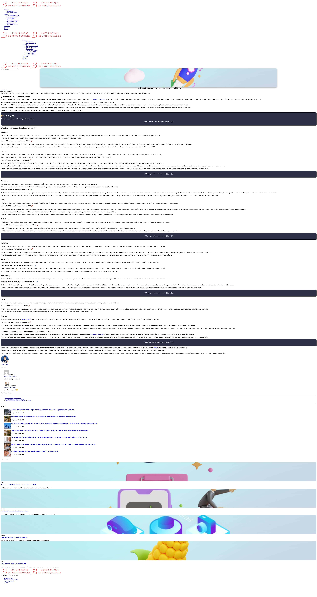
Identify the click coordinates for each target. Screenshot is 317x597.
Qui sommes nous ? (9, 581)
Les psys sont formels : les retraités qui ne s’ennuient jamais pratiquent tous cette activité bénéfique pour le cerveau (49, 430)
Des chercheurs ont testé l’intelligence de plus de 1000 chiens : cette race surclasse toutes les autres (43, 416)
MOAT (156, 347)
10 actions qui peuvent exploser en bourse (14, 399)
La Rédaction (4, 364)
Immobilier (7, 26)
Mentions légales (8, 578)
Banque (6, 9)
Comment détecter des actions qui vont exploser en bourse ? (18, 400)
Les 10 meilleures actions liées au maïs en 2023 (13, 563)
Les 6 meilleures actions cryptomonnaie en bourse (14, 511)
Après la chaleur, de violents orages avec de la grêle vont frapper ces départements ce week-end (42, 410)
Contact (6, 582)
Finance (6, 14)
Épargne (6, 27)
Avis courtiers (10, 18)
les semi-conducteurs (96, 334)
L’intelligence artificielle (98, 99)
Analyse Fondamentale (13, 15)
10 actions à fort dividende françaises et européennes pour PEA (18, 484)
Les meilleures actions (13, 20)
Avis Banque (10, 11)
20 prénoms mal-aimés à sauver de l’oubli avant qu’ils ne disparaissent (34, 451)
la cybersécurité (26, 319)
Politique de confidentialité (11, 579)
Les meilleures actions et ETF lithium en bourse (14, 537)
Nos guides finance (12, 24)
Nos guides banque (12, 12)
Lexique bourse (11, 23)
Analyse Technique (12, 17)
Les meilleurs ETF (12, 21)
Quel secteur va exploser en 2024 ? (13, 398)
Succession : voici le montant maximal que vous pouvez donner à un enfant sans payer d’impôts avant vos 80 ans (49, 437)
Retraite (6, 29)
